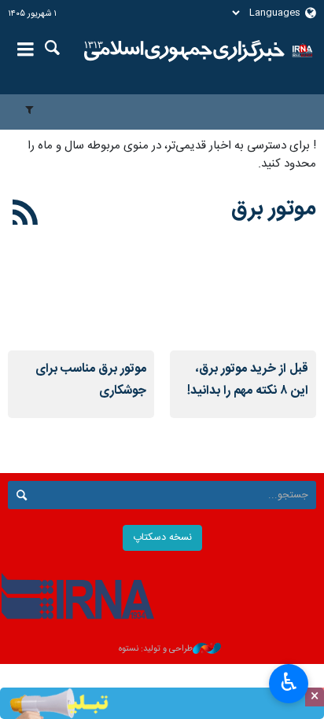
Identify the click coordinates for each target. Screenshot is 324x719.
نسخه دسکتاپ (162, 538)
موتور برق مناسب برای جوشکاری (90, 380)
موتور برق (273, 209)
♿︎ (289, 682)
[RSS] (25, 215)
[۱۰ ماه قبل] (81, 301)
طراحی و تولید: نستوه (156, 649)
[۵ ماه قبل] (243, 301)
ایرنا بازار (184, 51)
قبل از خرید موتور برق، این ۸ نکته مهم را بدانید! (247, 380)
